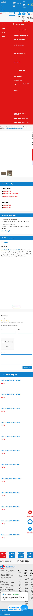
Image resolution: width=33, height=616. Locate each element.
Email (19, 329)
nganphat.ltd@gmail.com (10, 196)
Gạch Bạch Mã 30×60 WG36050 (10, 535)
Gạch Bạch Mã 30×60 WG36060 (10, 422)
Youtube (3, 10)
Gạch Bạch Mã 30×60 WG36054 (10, 492)
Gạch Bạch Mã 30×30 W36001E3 (11, 394)
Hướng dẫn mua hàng (27, 580)
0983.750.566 (30, 532)
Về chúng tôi (20, 576)
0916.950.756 (7, 193)
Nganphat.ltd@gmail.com (7, 582)
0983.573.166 (15, 193)
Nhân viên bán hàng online (24, 4)
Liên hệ (20, 580)
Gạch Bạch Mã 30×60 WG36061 (10, 408)
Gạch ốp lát (9, 126)
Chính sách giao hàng (26, 586)
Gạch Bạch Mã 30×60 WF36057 (10, 464)
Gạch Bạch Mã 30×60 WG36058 (10, 450)
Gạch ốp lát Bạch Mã (18, 126)
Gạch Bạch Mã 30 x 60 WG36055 (11, 250)
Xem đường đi (6, 231)
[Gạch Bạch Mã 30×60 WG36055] (3, 173)
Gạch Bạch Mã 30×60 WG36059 (10, 436)
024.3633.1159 (7, 191)
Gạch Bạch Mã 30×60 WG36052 (10, 507)
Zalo (2, 6)
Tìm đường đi (21, 584)
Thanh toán (19, 4)
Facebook (3, 2)
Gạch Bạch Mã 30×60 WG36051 (10, 521)
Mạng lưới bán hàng (14, 4)
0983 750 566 (7, 205)
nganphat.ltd (30, 516)
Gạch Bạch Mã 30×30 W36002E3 (11, 380)
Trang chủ (2, 126)
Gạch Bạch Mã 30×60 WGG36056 (11, 478)
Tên (2, 329)
